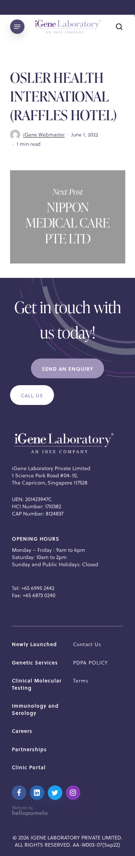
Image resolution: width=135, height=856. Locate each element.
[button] (67, 368)
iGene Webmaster (44, 134)
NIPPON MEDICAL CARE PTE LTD (67, 216)
